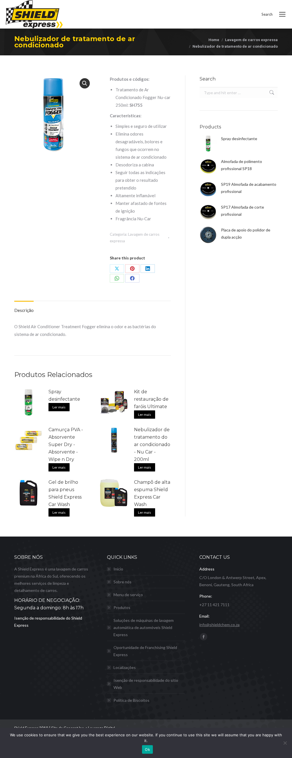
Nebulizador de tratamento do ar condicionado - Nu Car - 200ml (152, 444)
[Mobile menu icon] (282, 14)
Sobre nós (122, 581)
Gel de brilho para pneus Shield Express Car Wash (65, 493)
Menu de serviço (128, 594)
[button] (85, 83)
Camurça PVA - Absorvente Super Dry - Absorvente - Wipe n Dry (65, 444)
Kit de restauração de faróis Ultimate (151, 399)
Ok (147, 749)
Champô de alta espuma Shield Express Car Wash (152, 493)
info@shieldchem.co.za (219, 624)
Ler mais (59, 407)
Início (118, 569)
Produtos (121, 607)
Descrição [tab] (24, 310)
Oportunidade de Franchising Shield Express (145, 651)
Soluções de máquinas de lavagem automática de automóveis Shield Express (143, 627)
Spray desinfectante (64, 395)
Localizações (124, 667)
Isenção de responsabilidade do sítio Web (145, 684)
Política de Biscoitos (131, 700)
